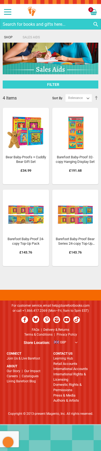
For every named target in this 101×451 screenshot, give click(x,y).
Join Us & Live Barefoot (23, 358)
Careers (12, 376)
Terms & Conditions (38, 334)
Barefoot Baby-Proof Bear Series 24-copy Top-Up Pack (75, 243)
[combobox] (50, 24)
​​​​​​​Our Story (13, 371)
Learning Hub (63, 358)
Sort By (57, 98)
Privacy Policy (67, 334)
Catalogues (30, 376)
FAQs (35, 330)
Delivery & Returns (56, 330)
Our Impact (32, 371)
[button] (51, 343)
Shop (8, 37)
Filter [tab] (53, 84)
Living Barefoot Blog (21, 381)
